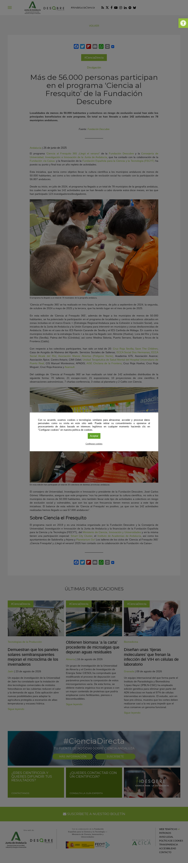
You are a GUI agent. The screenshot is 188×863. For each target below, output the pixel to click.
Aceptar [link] (94, 436)
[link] (183, 23)
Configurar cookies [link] (94, 444)
